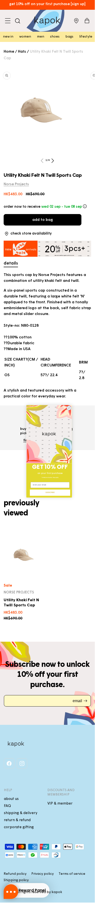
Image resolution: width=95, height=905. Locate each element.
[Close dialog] (69, 408)
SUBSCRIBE (50, 493)
